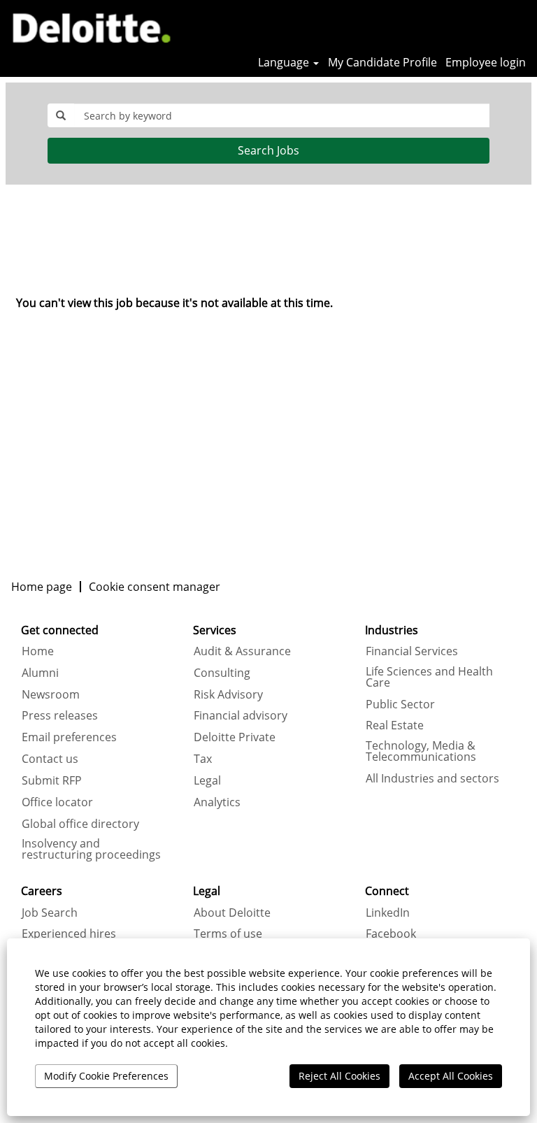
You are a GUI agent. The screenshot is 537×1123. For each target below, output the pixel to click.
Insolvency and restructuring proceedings (91, 849)
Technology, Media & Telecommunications (421, 751)
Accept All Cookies (450, 1075)
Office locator (57, 802)
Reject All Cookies (339, 1075)
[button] (519, 27)
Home (38, 651)
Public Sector (400, 704)
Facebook (391, 933)
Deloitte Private (234, 737)
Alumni (40, 672)
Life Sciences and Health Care (429, 677)
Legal (207, 780)
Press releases (60, 715)
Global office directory (80, 823)
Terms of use (228, 933)
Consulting (222, 672)
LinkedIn (388, 912)
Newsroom (51, 694)
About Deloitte (232, 912)
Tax (203, 758)
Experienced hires (69, 933)
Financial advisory (240, 715)
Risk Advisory (228, 694)
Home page (41, 586)
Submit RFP (52, 780)
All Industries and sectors (432, 778)
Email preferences (69, 737)
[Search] (484, 26)
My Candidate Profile (382, 62)
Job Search (50, 912)
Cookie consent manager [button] (154, 586)
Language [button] (285, 62)
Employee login (485, 62)
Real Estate (395, 725)
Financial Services (412, 651)
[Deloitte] (86, 25)
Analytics (217, 802)
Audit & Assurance (242, 651)
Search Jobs (268, 150)
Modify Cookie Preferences (106, 1075)
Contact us (50, 758)
